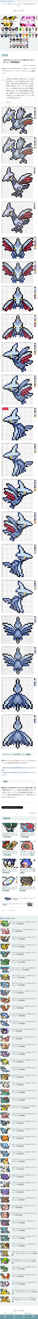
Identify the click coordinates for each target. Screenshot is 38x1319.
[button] (34, 834)
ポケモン (5, 55)
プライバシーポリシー (10, 1313)
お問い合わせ (28, 1313)
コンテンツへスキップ (6, 1)
